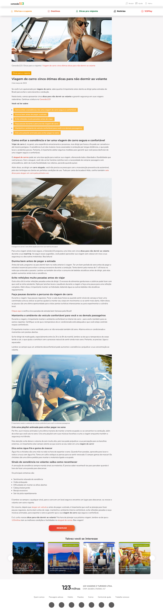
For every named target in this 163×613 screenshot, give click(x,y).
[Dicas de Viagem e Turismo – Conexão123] (17, 3)
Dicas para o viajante (32, 65)
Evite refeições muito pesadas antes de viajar (34, 119)
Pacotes (80, 597)
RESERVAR (62, 528)
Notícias (121, 11)
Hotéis (70, 597)
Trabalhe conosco (122, 597)
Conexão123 (17, 65)
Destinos (55, 11)
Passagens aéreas (56, 597)
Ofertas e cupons (23, 11)
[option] (28, 558)
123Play (148, 11)
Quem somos (39, 597)
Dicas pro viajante (88, 11)
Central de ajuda (104, 597)
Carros (90, 597)
